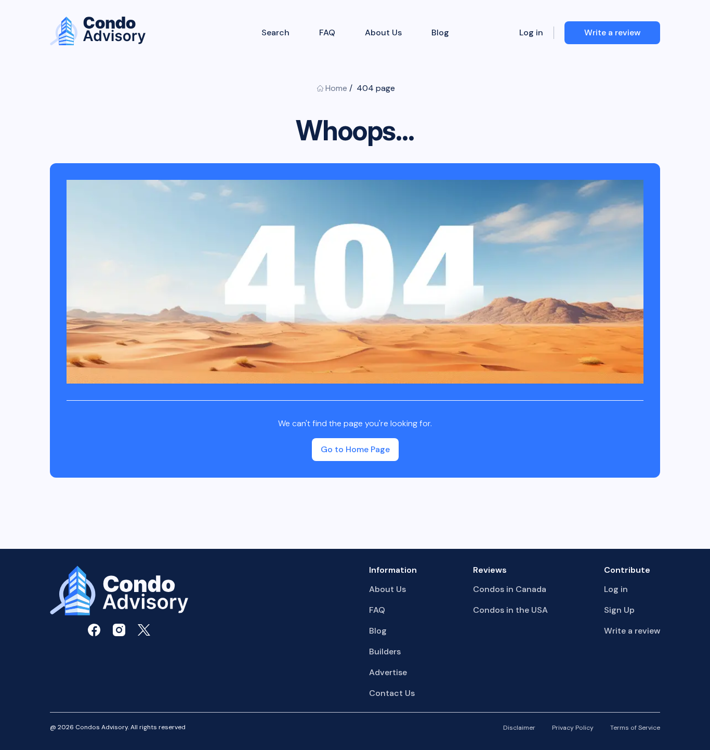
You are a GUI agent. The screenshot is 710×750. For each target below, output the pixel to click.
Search (275, 32)
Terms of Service (635, 728)
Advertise (388, 672)
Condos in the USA (510, 609)
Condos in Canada (509, 589)
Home (336, 88)
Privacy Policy (573, 728)
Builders (385, 651)
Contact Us (392, 693)
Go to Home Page (355, 449)
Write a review (632, 630)
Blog (440, 32)
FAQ (327, 32)
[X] (144, 630)
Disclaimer (519, 728)
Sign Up (619, 609)
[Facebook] (94, 630)
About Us (382, 32)
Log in (531, 32)
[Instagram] (119, 630)
